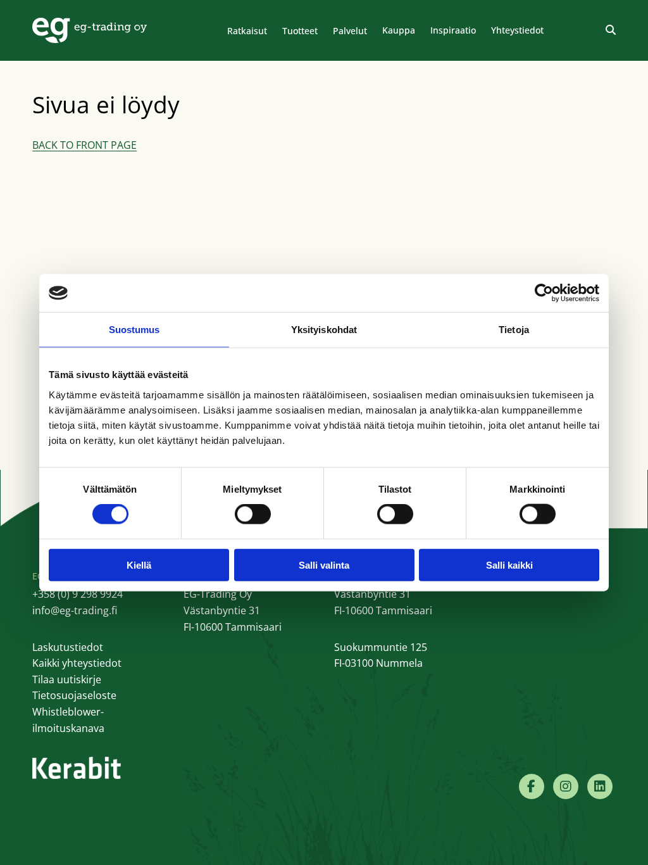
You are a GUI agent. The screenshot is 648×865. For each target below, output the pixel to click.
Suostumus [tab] (134, 329)
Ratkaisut (247, 31)
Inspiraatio (453, 30)
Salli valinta (324, 564)
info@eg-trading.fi (74, 610)
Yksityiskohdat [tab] (324, 329)
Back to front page (84, 145)
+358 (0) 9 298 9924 (77, 594)
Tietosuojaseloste (74, 695)
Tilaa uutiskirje (66, 679)
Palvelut (350, 31)
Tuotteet (300, 31)
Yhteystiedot (517, 30)
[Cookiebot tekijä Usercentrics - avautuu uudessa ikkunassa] (544, 293)
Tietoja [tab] (514, 329)
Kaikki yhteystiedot (77, 663)
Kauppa (398, 30)
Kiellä (139, 564)
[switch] (253, 514)
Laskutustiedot (67, 647)
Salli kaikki (509, 564)
